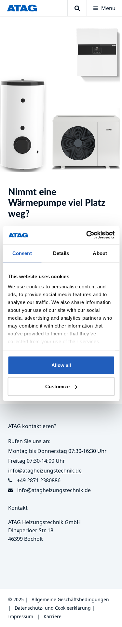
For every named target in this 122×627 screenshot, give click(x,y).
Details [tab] (61, 253)
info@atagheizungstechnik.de (54, 490)
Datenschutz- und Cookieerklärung (53, 608)
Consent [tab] (22, 253)
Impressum (20, 616)
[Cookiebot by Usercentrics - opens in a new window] (87, 235)
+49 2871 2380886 (39, 480)
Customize (57, 386)
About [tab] (100, 253)
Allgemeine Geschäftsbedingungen (70, 599)
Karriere (52, 616)
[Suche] (77, 8)
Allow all (61, 365)
